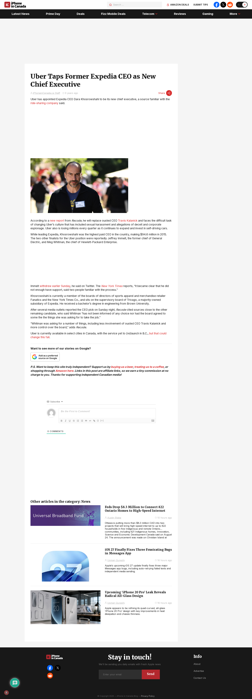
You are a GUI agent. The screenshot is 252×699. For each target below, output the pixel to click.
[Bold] (62, 420)
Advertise (199, 670)
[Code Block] (90, 420)
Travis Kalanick (127, 220)
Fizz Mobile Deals (113, 14)
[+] (102, 420)
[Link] (94, 420)
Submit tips (200, 4)
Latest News (20, 14)
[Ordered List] (78, 420)
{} (98, 420)
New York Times (112, 286)
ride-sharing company (44, 103)
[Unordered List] (82, 420)
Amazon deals (179, 4)
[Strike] (74, 420)
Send (150, 674)
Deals (81, 14)
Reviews (180, 14)
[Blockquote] (86, 420)
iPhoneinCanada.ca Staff (46, 93)
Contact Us (200, 677)
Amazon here (64, 370)
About (197, 664)
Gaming (207, 14)
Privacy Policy (148, 696)
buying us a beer (122, 367)
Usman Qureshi (116, 560)
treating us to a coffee (149, 367)
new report (57, 220)
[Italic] (66, 420)
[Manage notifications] (6, 692)
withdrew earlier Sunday (55, 286)
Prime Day (53, 14)
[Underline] (70, 420)
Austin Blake (114, 517)
